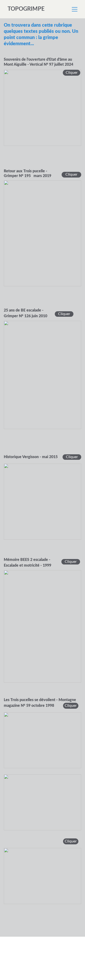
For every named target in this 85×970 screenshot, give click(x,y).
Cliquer (71, 706)
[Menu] (74, 9)
